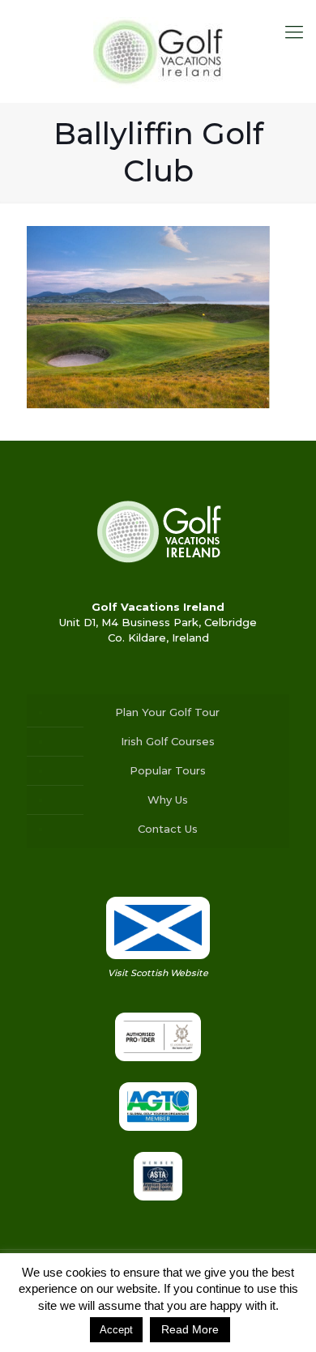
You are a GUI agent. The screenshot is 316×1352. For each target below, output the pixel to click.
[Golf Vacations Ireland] (158, 51)
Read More (190, 1329)
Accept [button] (116, 1330)
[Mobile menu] (294, 32)
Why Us (167, 799)
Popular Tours (168, 770)
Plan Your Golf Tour (167, 712)
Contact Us (168, 828)
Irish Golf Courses (168, 741)
